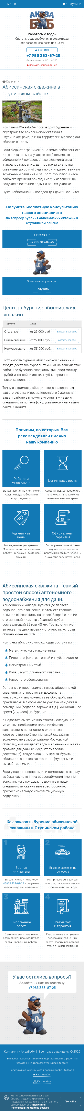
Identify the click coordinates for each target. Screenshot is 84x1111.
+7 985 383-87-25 (43, 55)
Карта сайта (43, 1081)
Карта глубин (43, 1074)
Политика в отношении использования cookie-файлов (41, 1070)
